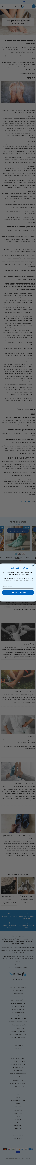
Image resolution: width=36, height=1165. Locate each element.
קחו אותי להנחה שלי (18, 592)
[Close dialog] (33, 565)
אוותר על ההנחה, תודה (18, 597)
